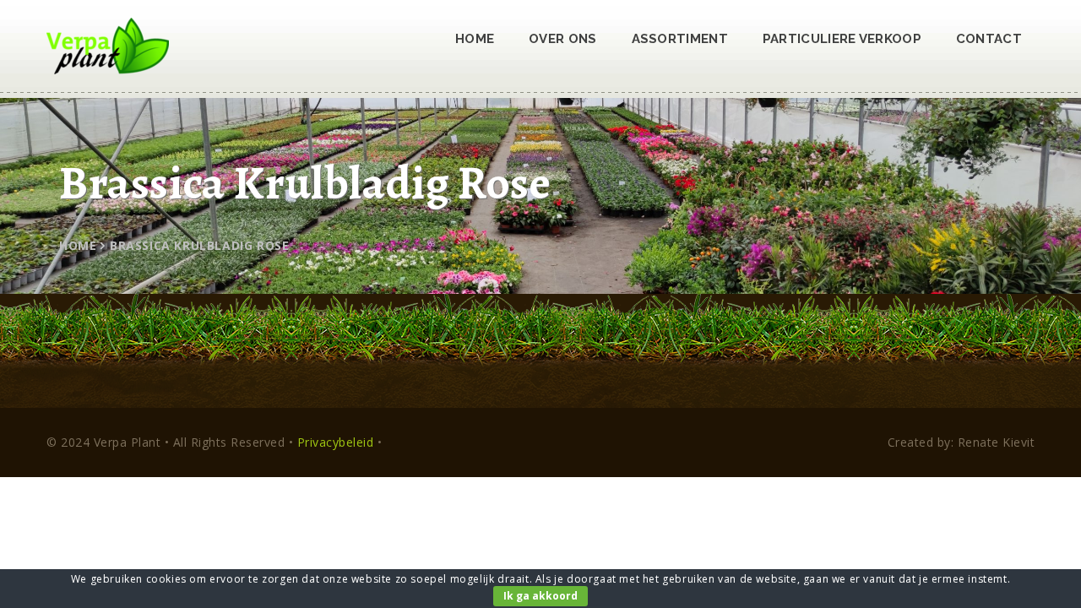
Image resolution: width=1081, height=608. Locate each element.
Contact (989, 38)
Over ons (562, 38)
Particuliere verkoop (842, 38)
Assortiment (680, 38)
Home (474, 38)
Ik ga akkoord (540, 596)
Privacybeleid (335, 442)
